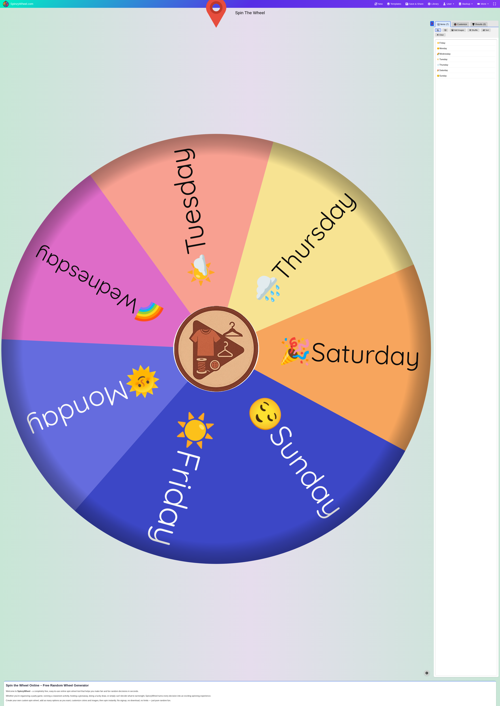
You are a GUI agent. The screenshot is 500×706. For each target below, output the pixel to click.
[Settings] (427, 673)
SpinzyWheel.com (21, 3)
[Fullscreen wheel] (494, 3)
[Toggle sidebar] (432, 23)
